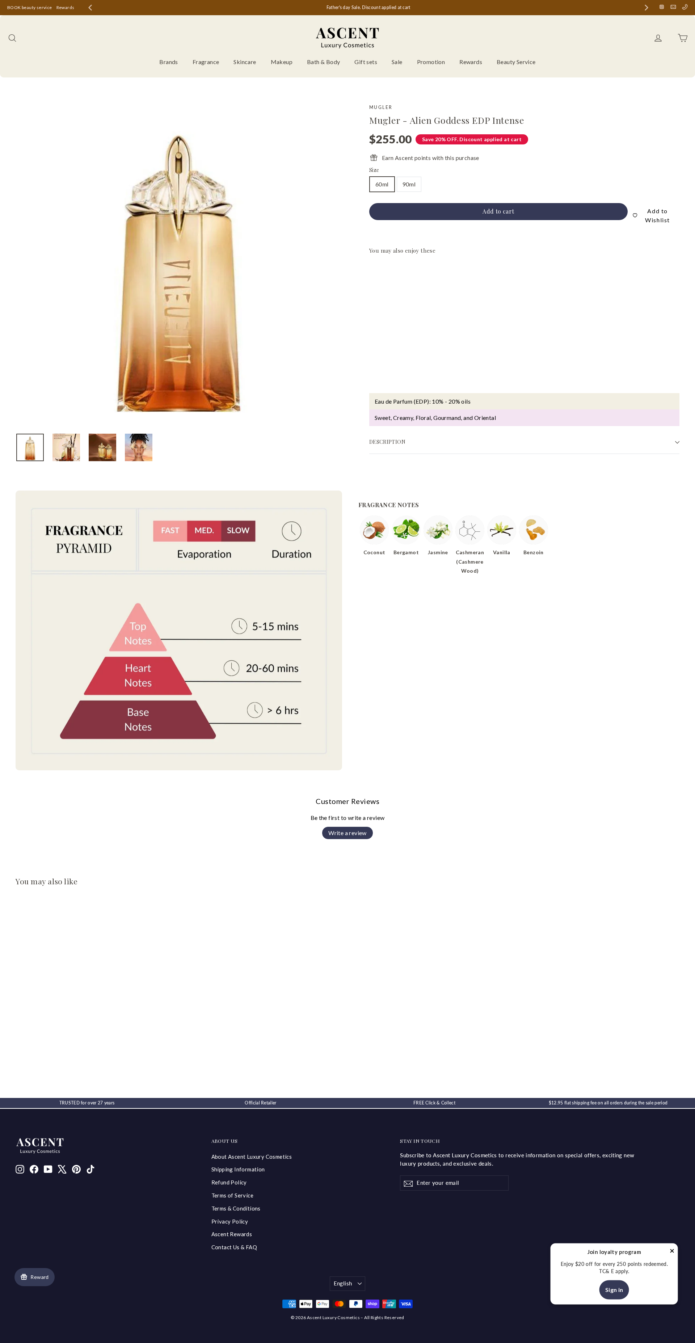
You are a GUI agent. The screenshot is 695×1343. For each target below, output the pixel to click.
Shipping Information (238, 1169)
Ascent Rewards (231, 1234)
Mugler (380, 107)
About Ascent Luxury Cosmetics (251, 1156)
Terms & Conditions (236, 1208)
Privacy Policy (229, 1221)
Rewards (65, 7)
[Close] (672, 1252)
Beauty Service (516, 61)
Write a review (347, 832)
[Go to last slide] (90, 7)
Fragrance (206, 61)
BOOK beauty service (29, 7)
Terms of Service (232, 1195)
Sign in (614, 1289)
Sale (397, 61)
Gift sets (365, 61)
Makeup (281, 61)
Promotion (431, 61)
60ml (382, 184)
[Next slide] (646, 7)
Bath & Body (323, 61)
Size (374, 170)
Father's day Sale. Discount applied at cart (368, 7)
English (343, 1283)
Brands (168, 61)
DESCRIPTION (387, 441)
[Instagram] (662, 7)
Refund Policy (229, 1182)
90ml (409, 184)
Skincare (244, 61)
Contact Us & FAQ (234, 1247)
